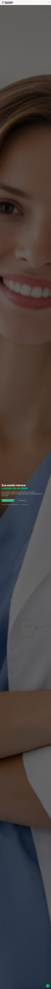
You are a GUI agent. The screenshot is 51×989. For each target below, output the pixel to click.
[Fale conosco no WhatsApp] (48, 986)
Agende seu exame (7, 500)
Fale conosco (22, 500)
